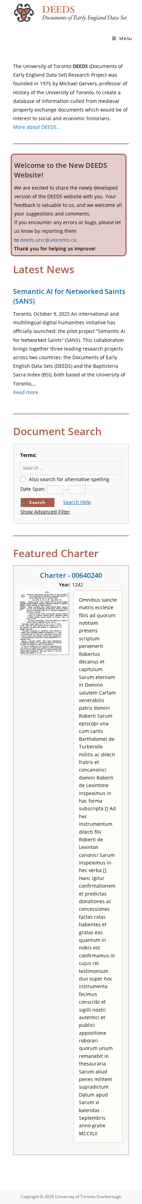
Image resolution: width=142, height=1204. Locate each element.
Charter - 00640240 (71, 575)
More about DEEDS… (36, 127)
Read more (25, 392)
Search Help (77, 502)
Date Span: (32, 489)
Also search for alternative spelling (69, 479)
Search (37, 502)
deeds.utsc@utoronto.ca (48, 240)
